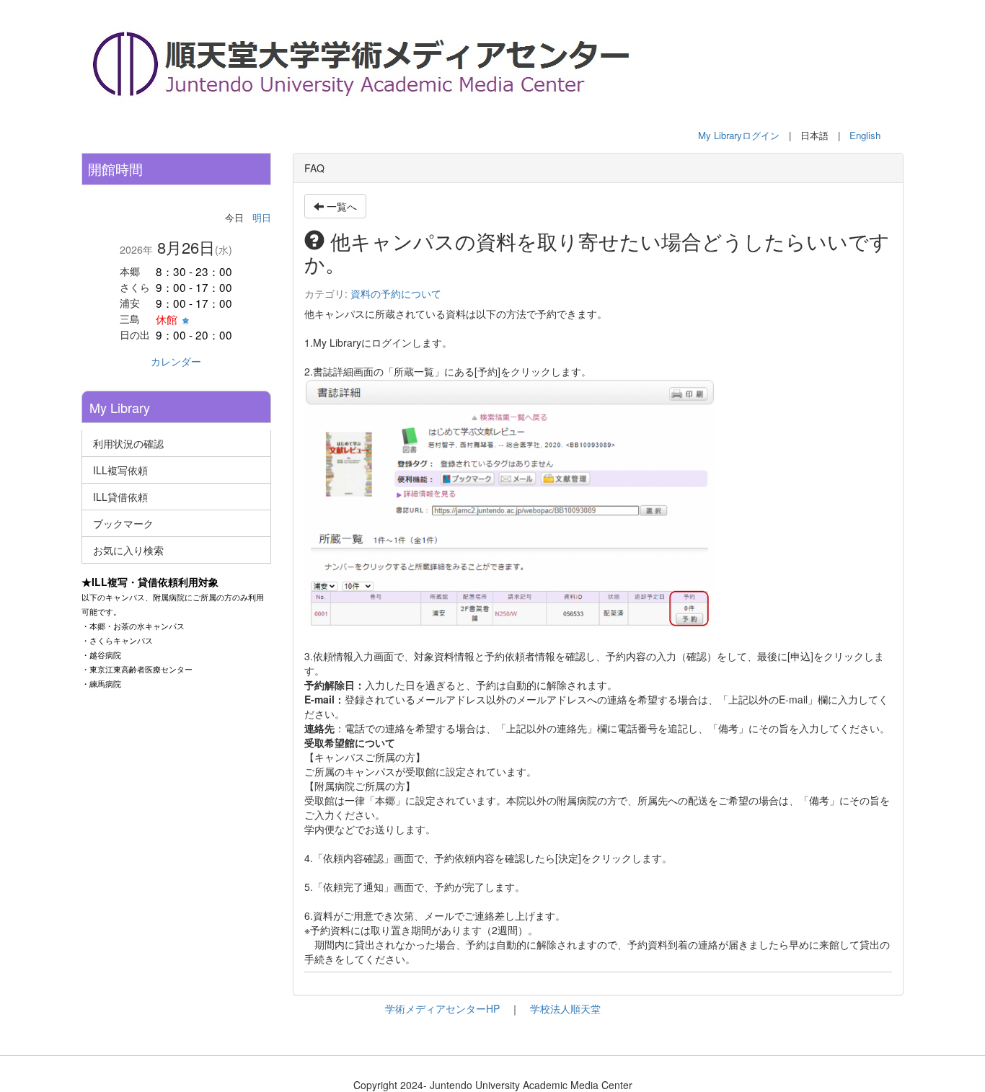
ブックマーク (123, 523)
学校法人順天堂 (565, 1008)
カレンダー (176, 361)
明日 (261, 217)
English (864, 135)
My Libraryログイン (738, 135)
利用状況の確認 (128, 443)
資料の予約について (395, 293)
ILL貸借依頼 (120, 496)
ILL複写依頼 (120, 470)
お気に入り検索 (128, 550)
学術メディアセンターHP (442, 1008)
